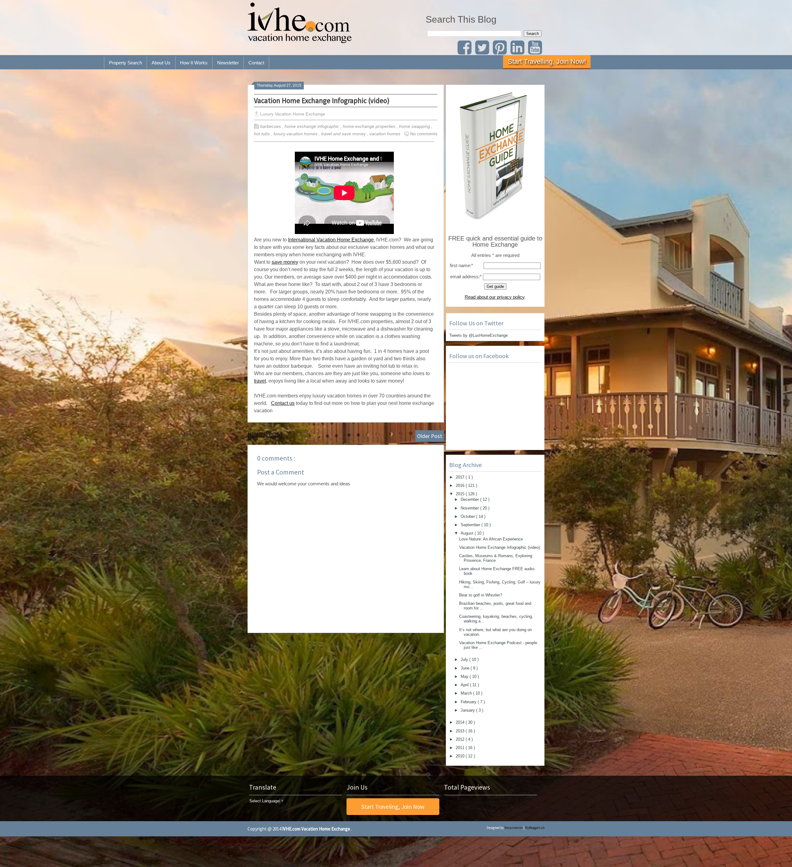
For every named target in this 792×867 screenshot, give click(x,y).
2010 (461, 756)
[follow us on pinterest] (501, 51)
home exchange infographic (312, 126)
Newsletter (228, 62)
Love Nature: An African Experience (491, 539)
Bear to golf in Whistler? (480, 595)
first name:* (461, 265)
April (465, 685)
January (468, 710)
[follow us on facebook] (466, 51)
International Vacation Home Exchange (331, 239)
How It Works (194, 62)
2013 (461, 731)
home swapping (415, 126)
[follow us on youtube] (536, 51)
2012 (461, 739)
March (467, 693)
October (468, 516)
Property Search (125, 62)
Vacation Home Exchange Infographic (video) (322, 100)
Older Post (429, 436)
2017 (461, 477)
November (470, 508)
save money (285, 262)
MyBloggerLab (534, 828)
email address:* (466, 276)
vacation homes (385, 133)
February (469, 702)
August (468, 533)
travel (260, 381)
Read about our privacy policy (494, 297)
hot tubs (262, 133)
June (466, 668)
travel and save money (344, 133)
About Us (161, 62)
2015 (461, 494)
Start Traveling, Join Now (392, 806)
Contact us (283, 403)
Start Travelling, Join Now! (547, 61)
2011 (461, 747)
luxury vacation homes (296, 133)
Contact (256, 62)
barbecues (271, 126)
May (465, 676)
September (471, 524)
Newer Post (265, 434)
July (465, 659)
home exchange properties (370, 126)
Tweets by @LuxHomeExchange (478, 335)
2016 (461, 485)
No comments (423, 133)
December (470, 499)
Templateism (513, 828)
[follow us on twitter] (483, 51)
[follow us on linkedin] (519, 51)
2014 (461, 722)
